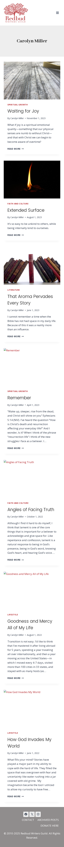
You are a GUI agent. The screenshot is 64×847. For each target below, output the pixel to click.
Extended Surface (25, 210)
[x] (26, 814)
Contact (28, 820)
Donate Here (50, 825)
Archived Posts (48, 820)
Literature (13, 290)
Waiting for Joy (23, 111)
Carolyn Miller (17, 118)
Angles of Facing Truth (30, 510)
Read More (15, 148)
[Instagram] (38, 814)
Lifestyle (12, 614)
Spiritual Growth (17, 104)
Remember (19, 398)
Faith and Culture (17, 203)
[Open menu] (57, 12)
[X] (32, 814)
